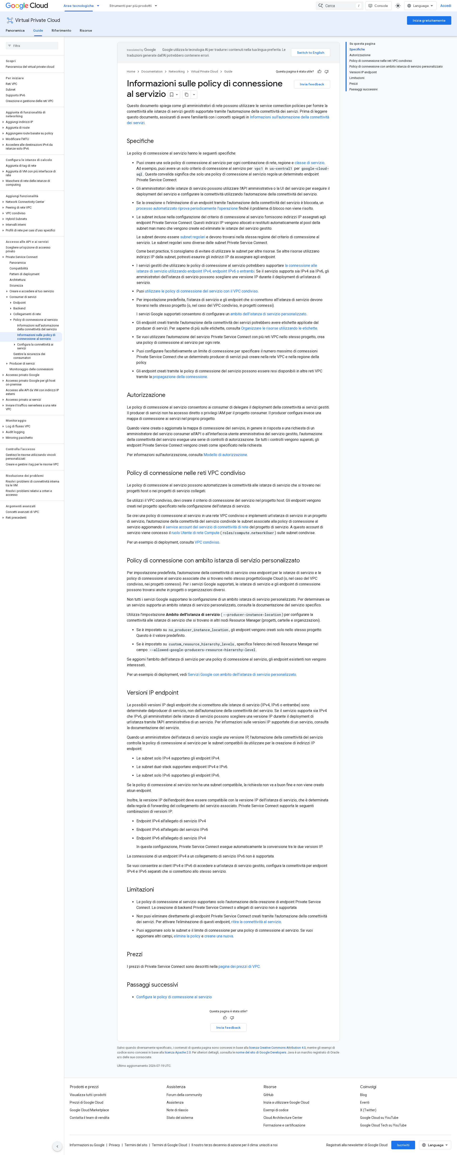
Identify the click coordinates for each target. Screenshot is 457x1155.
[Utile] (319, 71)
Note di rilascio (177, 1110)
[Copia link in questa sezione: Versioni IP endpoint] (183, 693)
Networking (177, 71)
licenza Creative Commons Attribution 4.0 (277, 1047)
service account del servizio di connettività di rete (207, 527)
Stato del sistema (180, 1118)
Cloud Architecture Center (283, 1118)
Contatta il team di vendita (89, 1118)
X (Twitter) (368, 1110)
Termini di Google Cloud (169, 1145)
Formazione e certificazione (284, 1125)
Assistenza (175, 1102)
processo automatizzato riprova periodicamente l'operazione (187, 208)
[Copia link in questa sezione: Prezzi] (147, 955)
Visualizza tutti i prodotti (88, 1095)
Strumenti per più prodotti (130, 6)
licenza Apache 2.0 (178, 1052)
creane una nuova (218, 936)
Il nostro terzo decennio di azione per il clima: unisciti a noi (235, 1145)
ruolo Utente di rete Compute (195, 533)
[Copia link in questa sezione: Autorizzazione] (170, 395)
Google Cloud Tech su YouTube (383, 1125)
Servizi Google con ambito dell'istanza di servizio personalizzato (242, 674)
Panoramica (15, 30)
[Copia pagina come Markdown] (186, 95)
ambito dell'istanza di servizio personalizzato (268, 314)
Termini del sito (135, 1145)
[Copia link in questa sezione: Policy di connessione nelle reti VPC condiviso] (250, 473)
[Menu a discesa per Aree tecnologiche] (99, 5)
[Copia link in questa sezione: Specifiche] (158, 141)
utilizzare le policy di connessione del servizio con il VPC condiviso (201, 291)
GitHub (268, 1095)
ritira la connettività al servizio (256, 922)
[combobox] (339, 5)
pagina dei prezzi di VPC (239, 966)
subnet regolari (192, 237)
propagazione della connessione (180, 377)
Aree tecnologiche (79, 6)
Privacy (114, 1145)
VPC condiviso (207, 542)
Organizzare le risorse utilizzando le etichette (279, 328)
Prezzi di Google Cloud (86, 1102)
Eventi (364, 1102)
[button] (31, 122)
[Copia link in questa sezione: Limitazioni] (159, 890)
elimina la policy (187, 936)
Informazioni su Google (87, 1145)
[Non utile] (326, 71)
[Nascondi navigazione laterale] (57, 1146)
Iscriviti (403, 1145)
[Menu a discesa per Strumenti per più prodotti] (157, 5)
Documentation (152, 71)
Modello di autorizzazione (225, 455)
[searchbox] (32, 45)
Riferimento (61, 30)
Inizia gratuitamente (429, 20)
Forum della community (184, 1095)
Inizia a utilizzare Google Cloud (286, 1102)
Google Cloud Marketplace (89, 1110)
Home (131, 71)
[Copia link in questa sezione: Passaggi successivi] (183, 985)
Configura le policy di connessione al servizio (174, 997)
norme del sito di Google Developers (261, 1052)
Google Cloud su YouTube (379, 1118)
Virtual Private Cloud (37, 20)
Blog (363, 1095)
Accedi (445, 6)
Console (381, 6)
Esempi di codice (275, 1110)
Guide (38, 30)
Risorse (86, 30)
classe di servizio (309, 163)
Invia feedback (312, 84)
